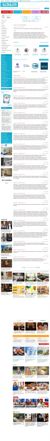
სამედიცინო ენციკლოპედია (6, 50)
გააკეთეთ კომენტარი (44, 42)
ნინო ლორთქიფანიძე (5, 139)
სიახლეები (4, 56)
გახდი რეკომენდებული (44, 59)
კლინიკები (4, 8)
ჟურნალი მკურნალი (15, 8)
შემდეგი (37, 267)
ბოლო (39, 267)
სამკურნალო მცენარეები (42, 338)
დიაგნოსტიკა (4, 86)
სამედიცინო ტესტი (5, 84)
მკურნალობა (8, 117)
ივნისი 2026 (9, 105)
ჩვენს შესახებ (7, 0)
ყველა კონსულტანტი (7, 142)
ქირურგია (3, 38)
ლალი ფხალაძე (4, 136)
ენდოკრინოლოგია (21, 77)
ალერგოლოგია (4, 66)
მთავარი (2, 0)
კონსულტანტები (4, 133)
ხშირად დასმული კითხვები (25, 0)
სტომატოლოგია (4, 28)
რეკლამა (12, 0)
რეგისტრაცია (46, 0)
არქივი (3, 105)
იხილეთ (46, 101)
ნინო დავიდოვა (4, 134)
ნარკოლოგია (4, 35)
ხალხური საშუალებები (17, 338)
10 (35, 267)
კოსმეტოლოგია (4, 43)
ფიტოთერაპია (4, 30)
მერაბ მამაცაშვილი (5, 137)
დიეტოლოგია (4, 33)
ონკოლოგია (4, 42)
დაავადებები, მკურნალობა (6, 45)
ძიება (47, 8)
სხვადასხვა (4, 52)
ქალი (2, 23)
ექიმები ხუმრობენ (5, 47)
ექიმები (9, 8)
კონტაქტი (17, 0)
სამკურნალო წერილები (29, 338)
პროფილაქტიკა (4, 48)
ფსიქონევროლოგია (5, 40)
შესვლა (42, 0)
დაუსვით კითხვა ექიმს (31, 21)
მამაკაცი (3, 25)
